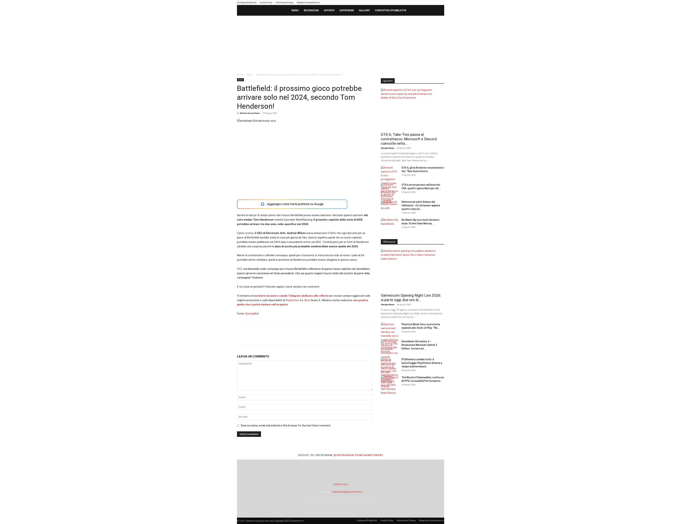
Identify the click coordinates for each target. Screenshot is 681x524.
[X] (435, 2)
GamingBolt (252, 313)
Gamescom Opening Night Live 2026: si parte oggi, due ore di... (411, 297)
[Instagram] (406, 2)
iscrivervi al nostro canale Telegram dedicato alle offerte (291, 295)
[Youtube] (441, 2)
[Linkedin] (412, 2)
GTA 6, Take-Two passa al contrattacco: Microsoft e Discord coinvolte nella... (409, 139)
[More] (298, 337)
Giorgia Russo (387, 148)
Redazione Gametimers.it (308, 2)
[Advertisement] (340, 42)
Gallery (364, 10)
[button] (440, 10)
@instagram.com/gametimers (358, 455)
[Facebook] (400, 2)
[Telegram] (424, 2)
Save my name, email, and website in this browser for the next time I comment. (286, 425)
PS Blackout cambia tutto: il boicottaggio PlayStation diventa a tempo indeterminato (421, 363)
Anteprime (347, 10)
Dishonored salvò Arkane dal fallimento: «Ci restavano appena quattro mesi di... (420, 205)
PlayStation (292, 300)
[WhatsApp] (265, 337)
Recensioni (311, 10)
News (295, 10)
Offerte (329, 10)
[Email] (281, 337)
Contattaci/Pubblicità (246, 2)
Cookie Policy (266, 2)
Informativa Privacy (284, 2)
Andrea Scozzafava (250, 113)
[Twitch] (429, 2)
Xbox (307, 300)
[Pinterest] (418, 2)
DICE (239, 268)
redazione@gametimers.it (347, 491)
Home (240, 74)
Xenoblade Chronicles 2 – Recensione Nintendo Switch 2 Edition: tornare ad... (419, 345)
